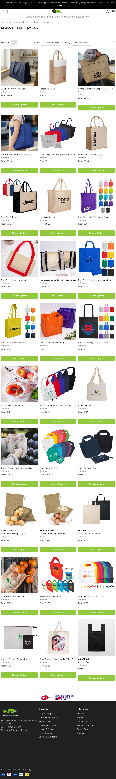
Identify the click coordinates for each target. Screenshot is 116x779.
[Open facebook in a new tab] (2, 762)
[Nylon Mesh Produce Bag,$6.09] (19, 384)
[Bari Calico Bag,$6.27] (96, 384)
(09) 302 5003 (14, 727)
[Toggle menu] (3, 11)
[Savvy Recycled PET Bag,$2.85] (58, 575)
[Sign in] (107, 11)
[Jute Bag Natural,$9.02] (58, 195)
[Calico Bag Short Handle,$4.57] (96, 509)
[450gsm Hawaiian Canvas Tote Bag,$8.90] (19, 133)
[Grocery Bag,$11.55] (96, 637)
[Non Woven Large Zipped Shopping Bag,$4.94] (58, 258)
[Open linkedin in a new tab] (5, 762)
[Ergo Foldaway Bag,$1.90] (58, 446)
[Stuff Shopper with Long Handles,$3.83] (58, 384)
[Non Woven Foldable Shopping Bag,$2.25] (96, 258)
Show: (37, 43)
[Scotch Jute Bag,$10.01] (58, 67)
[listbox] (81, 43)
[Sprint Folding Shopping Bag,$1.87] (96, 575)
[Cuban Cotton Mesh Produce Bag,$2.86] (19, 446)
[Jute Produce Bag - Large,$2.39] (19, 509)
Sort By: (66, 43)
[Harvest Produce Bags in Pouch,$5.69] (19, 637)
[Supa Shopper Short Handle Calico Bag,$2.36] (58, 637)
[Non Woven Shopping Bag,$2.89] (58, 321)
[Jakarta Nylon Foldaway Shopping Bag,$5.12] (58, 133)
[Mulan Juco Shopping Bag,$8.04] (96, 133)
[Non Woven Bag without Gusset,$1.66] (96, 321)
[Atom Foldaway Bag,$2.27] (96, 446)
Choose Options (19, 105)
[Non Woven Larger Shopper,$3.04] (19, 258)
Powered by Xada (28, 770)
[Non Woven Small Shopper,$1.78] (19, 321)
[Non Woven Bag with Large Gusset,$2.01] (96, 195)
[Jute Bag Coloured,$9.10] (19, 195)
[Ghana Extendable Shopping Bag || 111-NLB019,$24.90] (96, 67)
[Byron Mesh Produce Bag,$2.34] (19, 575)
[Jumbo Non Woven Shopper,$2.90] (19, 67)
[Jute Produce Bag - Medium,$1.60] (58, 509)
